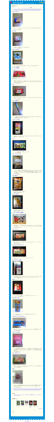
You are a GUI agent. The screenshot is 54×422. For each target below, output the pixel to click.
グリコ (24, 394)
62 (37, 9)
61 (36, 9)
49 (25, 9)
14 (22, 388)
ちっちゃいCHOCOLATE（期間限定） (18, 212)
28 (35, 388)
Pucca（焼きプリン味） (16, 297)
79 (25, 10)
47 (23, 9)
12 (20, 388)
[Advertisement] (27, 413)
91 (36, 10)
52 (28, 9)
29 (36, 388)
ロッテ (37, 394)
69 (16, 10)
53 (29, 9)
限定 (20, 394)
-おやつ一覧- (40, 408)
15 (23, 388)
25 (32, 388)
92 (37, 10)
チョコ (18, 394)
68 (15, 10)
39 (16, 9)
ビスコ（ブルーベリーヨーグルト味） (27, 404)
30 (37, 388)
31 (38, 388)
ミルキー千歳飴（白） (16, 100)
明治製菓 (32, 394)
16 (24, 388)
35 (12, 9)
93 (38, 10)
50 (26, 9)
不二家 (26, 394)
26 (33, 388)
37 (14, 9)
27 (34, 388)
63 (38, 9)
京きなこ (14, 279)
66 (41, 9)
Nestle (39, 394)
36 (13, 9)
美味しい (15, 394)
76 (22, 10)
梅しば (14, 368)
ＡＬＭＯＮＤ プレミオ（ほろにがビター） (19, 316)
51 (27, 9)
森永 (16, 395)
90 (35, 10)
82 (28, 10)
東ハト (34, 394)
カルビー (29, 394)
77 (23, 10)
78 (24, 10)
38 (15, 9)
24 (31, 388)
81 (27, 10)
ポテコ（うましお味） (16, 49)
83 (29, 10)
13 (21, 388)
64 (39, 9)
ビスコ (14, 84)
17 (25, 388)
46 (22, 9)
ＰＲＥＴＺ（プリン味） (16, 119)
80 (26, 10)
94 (39, 10)
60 (35, 9)
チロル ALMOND (15, 11)
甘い (21, 394)
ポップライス (22, 405)
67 (14, 10)
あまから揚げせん (15, 175)
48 (24, 9)
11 (19, 388)
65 (40, 9)
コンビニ (19, 395)
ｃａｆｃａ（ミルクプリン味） (31, 406)
